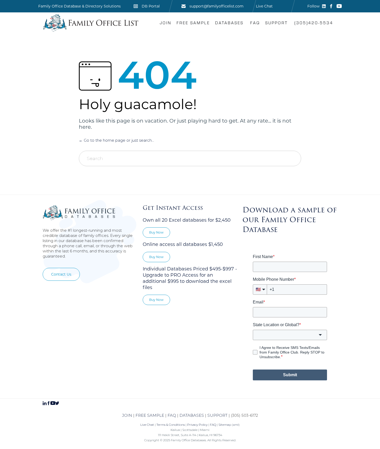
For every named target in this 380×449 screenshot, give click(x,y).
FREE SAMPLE (149, 415)
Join (165, 22)
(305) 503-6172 (244, 415)
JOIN (127, 415)
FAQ (255, 22)
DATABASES (191, 415)
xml (236, 425)
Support (276, 22)
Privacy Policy (197, 425)
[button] (61, 274)
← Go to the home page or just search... (116, 140)
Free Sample (193, 22)
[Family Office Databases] (91, 22)
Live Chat (264, 6)
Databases (229, 22)
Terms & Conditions (170, 425)
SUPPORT (217, 415)
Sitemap (224, 425)
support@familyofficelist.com (216, 6)
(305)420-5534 (313, 22)
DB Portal (151, 6)
